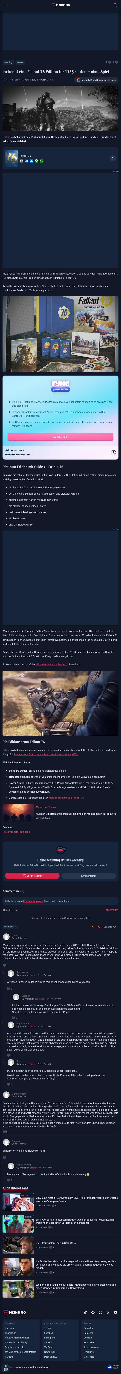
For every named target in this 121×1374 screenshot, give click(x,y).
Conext (33, 975)
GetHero (88, 1337)
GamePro (88, 1333)
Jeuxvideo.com (91, 1347)
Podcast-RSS (50, 1357)
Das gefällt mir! (34, 876)
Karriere (9, 1357)
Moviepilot (89, 1357)
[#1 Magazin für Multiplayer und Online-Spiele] (60, 5)
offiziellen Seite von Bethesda (52, 664)
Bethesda (25, 831)
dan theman (40, 999)
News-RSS (49, 1352)
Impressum (10, 1333)
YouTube (48, 1347)
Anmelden (113, 910)
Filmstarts (89, 1352)
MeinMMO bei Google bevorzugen (99, 80)
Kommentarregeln (33, 901)
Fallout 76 (8, 137)
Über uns (9, 1328)
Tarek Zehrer (14, 80)
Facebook (49, 1333)
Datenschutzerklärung (16, 1342)
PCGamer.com (10, 831)
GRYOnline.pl (90, 1342)
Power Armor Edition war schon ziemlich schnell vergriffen (46, 754)
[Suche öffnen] (115, 5)
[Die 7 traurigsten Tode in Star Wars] (18, 1245)
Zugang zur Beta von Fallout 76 (66, 797)
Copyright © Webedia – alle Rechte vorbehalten (26, 1367)
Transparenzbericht (14, 1347)
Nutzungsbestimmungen (17, 1337)
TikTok (47, 1328)
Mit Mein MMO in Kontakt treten (20, 1352)
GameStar (89, 1328)
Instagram (49, 1337)
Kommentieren (88, 876)
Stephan (33, 1168)
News (20, 62)
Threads (48, 1342)
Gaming (8, 62)
